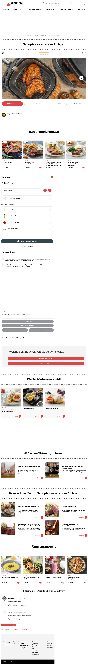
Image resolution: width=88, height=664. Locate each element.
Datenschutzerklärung (38, 650)
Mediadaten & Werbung (36, 644)
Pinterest (49, 643)
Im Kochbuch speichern (27, 325)
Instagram (50, 647)
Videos (70, 10)
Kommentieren (13, 605)
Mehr (24, 338)
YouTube (49, 645)
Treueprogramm (22, 641)
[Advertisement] (44, 434)
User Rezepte (7, 338)
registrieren (25, 629)
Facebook (50, 641)
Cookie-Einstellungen (23, 648)
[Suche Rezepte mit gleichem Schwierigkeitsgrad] (84, 53)
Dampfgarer (51, 10)
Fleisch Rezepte (17, 338)
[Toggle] (82, 3)
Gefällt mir (23, 605)
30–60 (3, 52)
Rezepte (6, 10)
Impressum (35, 652)
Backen (14, 10)
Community (80, 10)
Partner (34, 647)
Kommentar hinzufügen (8, 625)
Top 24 (22, 10)
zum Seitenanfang (8, 643)
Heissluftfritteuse (35, 10)
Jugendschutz (36, 654)
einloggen (16, 629)
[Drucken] (41, 330)
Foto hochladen (27, 321)
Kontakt (34, 641)
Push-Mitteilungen (23, 645)
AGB (33, 648)
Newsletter (21, 643)
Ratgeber (62, 10)
